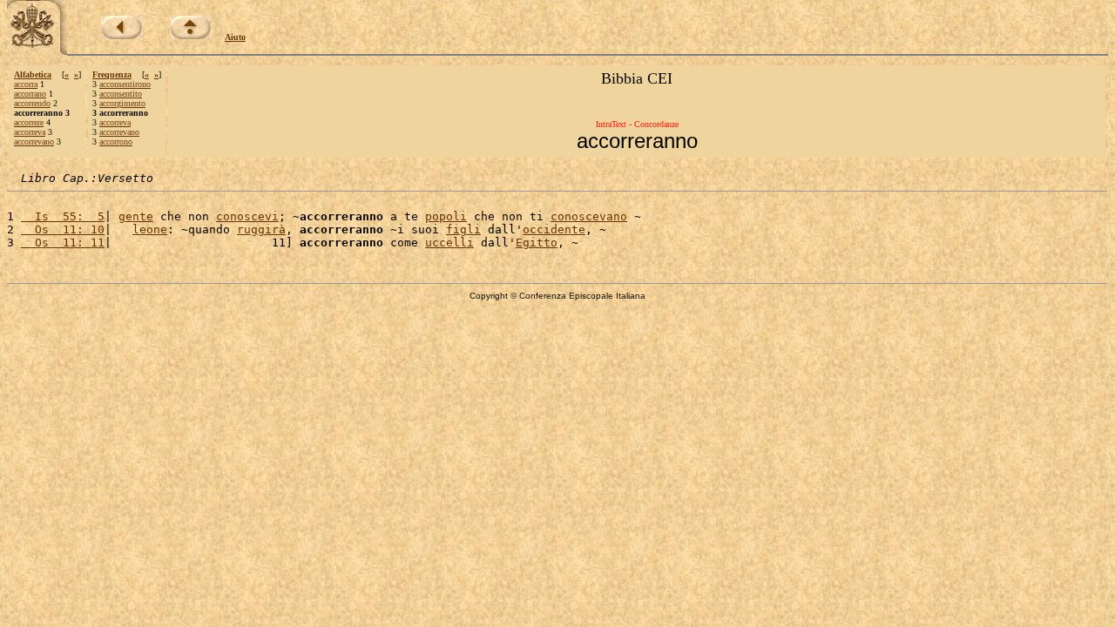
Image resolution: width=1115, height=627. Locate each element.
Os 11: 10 (63, 229)
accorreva (29, 132)
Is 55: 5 (63, 216)
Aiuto (235, 37)
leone (149, 229)
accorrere (29, 122)
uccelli (449, 242)
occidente (554, 229)
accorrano (30, 93)
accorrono (115, 141)
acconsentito (120, 93)
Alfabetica (32, 74)
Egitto (537, 242)
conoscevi (247, 216)
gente (135, 216)
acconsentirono (125, 84)
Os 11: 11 (63, 242)
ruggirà (261, 229)
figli (463, 229)
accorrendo (32, 103)
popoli (446, 216)
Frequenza (112, 74)
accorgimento (122, 103)
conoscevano (589, 216)
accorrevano (34, 141)
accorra (25, 84)
